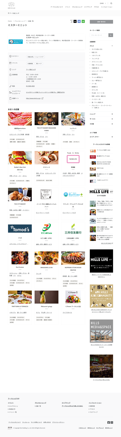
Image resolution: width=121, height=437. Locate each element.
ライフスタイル (67, 312)
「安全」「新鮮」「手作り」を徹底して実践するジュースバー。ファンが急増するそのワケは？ (105, 203)
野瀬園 (73, 167)
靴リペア (39, 63)
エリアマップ (88, 7)
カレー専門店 (96, 80)
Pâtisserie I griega (46, 306)
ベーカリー (26, 210)
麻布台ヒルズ (91, 428)
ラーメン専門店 (96, 77)
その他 (65, 173)
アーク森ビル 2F (14, 13)
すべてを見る (95, 49)
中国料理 (94, 68)
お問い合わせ (47, 422)
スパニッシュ (13, 273)
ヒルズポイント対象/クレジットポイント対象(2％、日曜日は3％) (45, 92)
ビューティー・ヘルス (42, 213)
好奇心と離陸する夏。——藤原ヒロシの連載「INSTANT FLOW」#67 (105, 229)
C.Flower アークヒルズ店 (73, 306)
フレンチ (38, 273)
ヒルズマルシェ (13, 406)
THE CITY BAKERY (20, 204)
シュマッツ (73, 128)
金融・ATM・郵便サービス (44, 244)
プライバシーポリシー (58, 422)
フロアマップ (93, 412)
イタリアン (12, 312)
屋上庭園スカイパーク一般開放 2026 (105, 175)
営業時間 (92, 406)
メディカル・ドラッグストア (18, 244)
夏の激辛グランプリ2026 (103, 156)
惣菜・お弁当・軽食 (74, 173)
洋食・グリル (40, 136)
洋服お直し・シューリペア (35, 57)
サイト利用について (36, 422)
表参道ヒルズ (108, 428)
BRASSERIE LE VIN (46, 267)
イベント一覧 (13, 412)
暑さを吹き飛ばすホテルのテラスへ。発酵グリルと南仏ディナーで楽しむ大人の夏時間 (105, 237)
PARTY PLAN (100, 168)
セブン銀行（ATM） (46, 238)
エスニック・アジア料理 (16, 134)
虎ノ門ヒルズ (100, 428)
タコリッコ (46, 167)
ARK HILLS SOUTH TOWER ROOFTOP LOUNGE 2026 (104, 163)
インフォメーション (106, 7)
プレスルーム (25, 422)
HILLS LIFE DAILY (106, 243)
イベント (67, 7)
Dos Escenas (20, 267)
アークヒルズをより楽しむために (101, 380)
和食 (93, 52)
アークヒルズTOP (13, 398)
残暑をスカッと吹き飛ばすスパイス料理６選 (105, 211)
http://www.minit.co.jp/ (33, 98)
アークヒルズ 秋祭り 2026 (103, 150)
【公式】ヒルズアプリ (102, 180)
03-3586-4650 (30, 86)
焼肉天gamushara (20, 128)
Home (10, 21)
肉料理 (27, 134)
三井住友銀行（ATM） (73, 238)
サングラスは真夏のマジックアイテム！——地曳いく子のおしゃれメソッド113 (105, 220)
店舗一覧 (31, 21)
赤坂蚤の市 (12, 409)
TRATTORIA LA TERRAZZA (20, 306)
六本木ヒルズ (82, 428)
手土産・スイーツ (46, 312)
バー (46, 136)
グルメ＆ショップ (77, 7)
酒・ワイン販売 (72, 276)
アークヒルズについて (57, 7)
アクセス (96, 7)
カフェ (25, 176)
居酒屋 (94, 87)
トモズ (20, 238)
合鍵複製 (30, 63)
